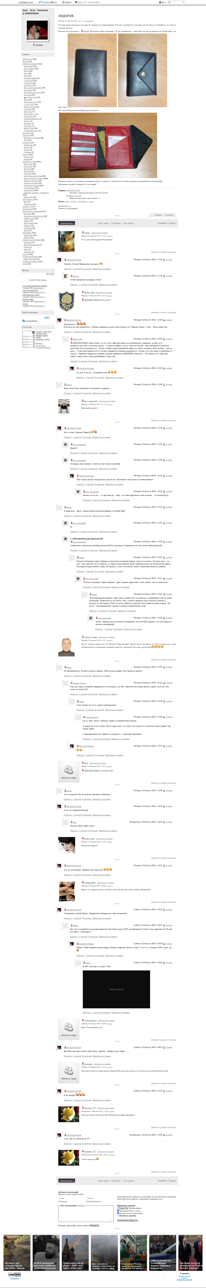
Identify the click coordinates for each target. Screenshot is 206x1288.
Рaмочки (27, 226)
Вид (164, 3)
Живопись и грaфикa (32, 138)
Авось (80, 2)
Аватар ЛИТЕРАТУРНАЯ (37, 30)
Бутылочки (28, 167)
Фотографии (29, 69)
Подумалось (29, 116)
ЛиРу (26, 76)
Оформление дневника (32, 211)
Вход (55, 2)
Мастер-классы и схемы (33, 178)
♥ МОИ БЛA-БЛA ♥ (30, 64)
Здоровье (27, 124)
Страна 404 (28, 81)
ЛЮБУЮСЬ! (27, 59)
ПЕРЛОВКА (27, 233)
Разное (25, 254)
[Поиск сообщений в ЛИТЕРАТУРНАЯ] (47, 317)
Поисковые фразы (43, 348)
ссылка (109, 236)
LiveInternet (26, 2)
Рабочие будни (30, 107)
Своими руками (30, 78)
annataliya (28, 252)
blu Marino (28, 242)
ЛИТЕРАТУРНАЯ (23, 13)
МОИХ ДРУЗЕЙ (30, 259)
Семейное (28, 85)
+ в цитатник (88, 21)
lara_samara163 (91, 401)
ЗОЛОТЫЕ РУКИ (29, 162)
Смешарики (28, 204)
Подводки (28, 109)
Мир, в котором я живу (32, 88)
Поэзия (27, 150)
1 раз (69, 206)
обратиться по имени (99, 233)
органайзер (82, 201)
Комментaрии (29, 219)
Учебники (27, 152)
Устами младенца (31, 131)
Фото (26, 140)
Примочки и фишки (31, 186)
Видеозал (26, 133)
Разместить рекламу (184, 1280)
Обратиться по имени (101, 269)
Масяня (27, 121)
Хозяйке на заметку (30, 262)
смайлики (81, 1206)
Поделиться (169, 215)
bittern (26, 250)
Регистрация (45, 2)
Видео (26, 71)
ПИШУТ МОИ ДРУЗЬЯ (31, 240)
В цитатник (172, 252)
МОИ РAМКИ (29, 223)
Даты (26, 74)
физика (27, 159)
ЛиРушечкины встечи (32, 93)
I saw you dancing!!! (30, 290)
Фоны (26, 231)
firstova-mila (89, 839)
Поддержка (160, 2)
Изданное (28, 126)
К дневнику (116, 223)
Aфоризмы (28, 145)
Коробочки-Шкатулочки (33, 176)
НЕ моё (25, 62)
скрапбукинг (28, 190)
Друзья (32, 10)
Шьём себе (28, 197)
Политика (28, 95)
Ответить (155, 252)
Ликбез (26, 221)
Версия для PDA (184, 1276)
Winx (26, 202)
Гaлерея (26, 136)
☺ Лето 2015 (29, 105)
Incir (86, 763)
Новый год (27, 207)
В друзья (39, 45)
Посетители (41, 346)
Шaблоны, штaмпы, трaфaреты (36, 193)
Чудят (25, 264)
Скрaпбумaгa (29, 188)
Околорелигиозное (31, 119)
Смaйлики (28, 228)
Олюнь (26, 247)
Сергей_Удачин (90, 637)
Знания (25, 155)
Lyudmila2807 (90, 883)
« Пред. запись (103, 223)
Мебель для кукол (31, 181)
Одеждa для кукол (31, 183)
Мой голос (28, 112)
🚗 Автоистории (30, 97)
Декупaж (27, 171)
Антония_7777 (90, 1108)
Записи (25, 10)
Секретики (28, 83)
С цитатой (163, 252)
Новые (172, 223)
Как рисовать (28, 200)
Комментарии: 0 (38, 288)
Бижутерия (28, 164)
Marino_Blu (89, 292)
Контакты (184, 1278)
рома (67, 201)
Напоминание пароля (93, 1201)
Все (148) (50, 274)
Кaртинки (27, 174)
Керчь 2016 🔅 (29, 114)
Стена (25, 304)
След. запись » (129, 223)
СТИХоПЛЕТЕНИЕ (30, 257)
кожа (91, 201)
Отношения (27, 209)
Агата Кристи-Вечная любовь (35, 286)
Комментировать (66, 223)
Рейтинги (68, 2)
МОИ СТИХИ (29, 128)
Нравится (158, 215)
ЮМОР (26, 238)
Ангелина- (88, 1064)
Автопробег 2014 (30, 102)
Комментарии (42, 10)
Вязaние (27, 169)
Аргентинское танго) (31, 295)
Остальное (28, 90)
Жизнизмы (28, 66)
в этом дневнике (30, 321)
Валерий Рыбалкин (31, 245)
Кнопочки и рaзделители (34, 216)
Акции (26, 100)
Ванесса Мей (28, 299)
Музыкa (27, 147)
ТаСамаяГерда (90, 1020)
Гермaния (26, 143)
